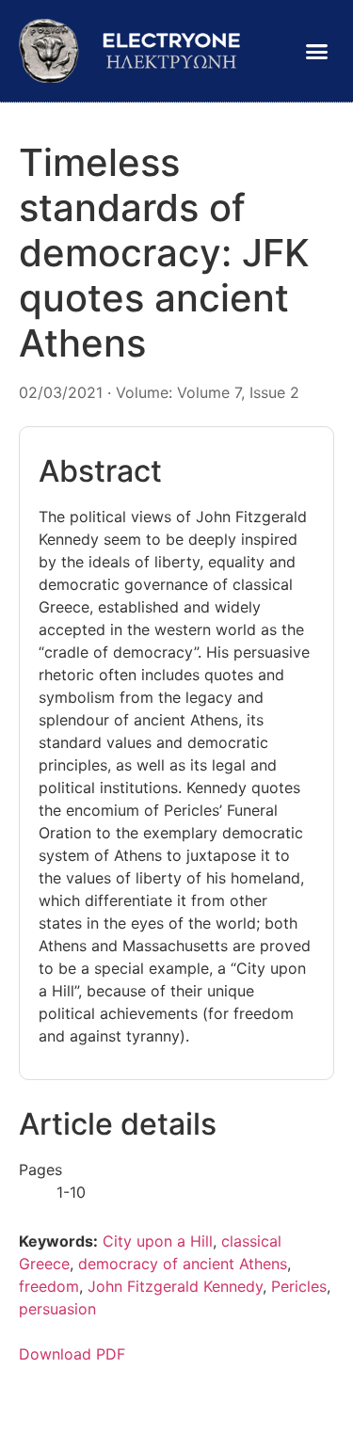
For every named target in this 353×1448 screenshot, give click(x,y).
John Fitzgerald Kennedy (175, 1286)
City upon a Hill (158, 1241)
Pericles (299, 1286)
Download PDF (72, 1354)
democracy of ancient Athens (182, 1263)
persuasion (57, 1308)
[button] (317, 51)
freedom (49, 1286)
